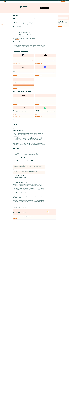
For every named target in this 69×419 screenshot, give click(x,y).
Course (13, 1)
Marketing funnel (59, 22)
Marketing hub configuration (63, 22)
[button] (19, 2)
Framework (10, 1)
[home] (5, 1)
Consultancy (16, 1)
